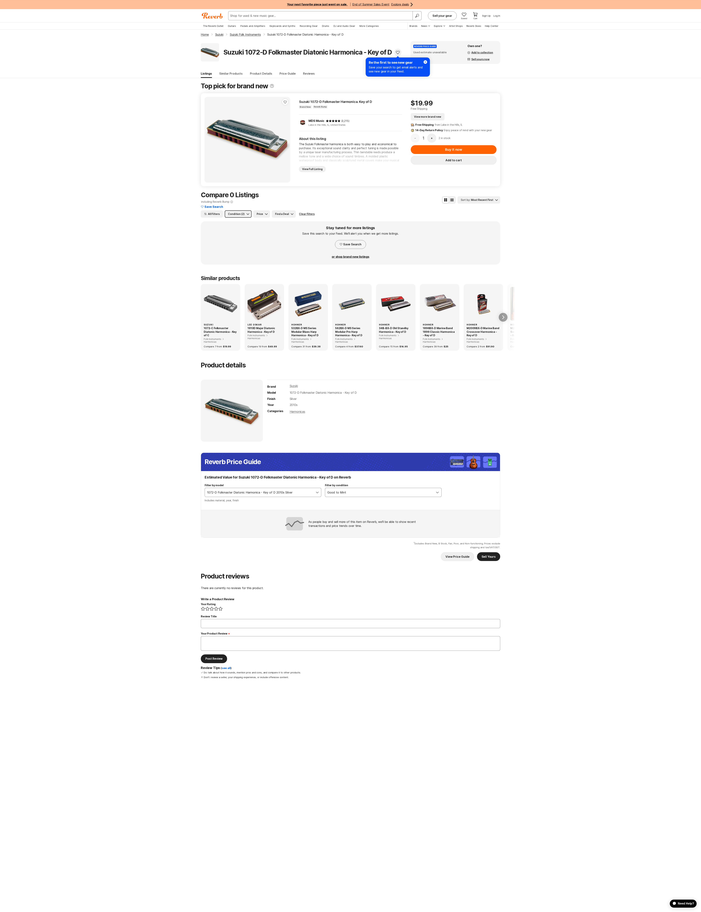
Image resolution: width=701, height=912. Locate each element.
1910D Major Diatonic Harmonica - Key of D (261, 330)
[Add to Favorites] (397, 52)
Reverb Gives (473, 25)
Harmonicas (297, 411)
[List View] (452, 200)
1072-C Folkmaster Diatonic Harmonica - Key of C (220, 332)
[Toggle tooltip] (272, 86)
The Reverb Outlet (213, 25)
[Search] (417, 15)
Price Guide (287, 73)
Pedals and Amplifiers (252, 25)
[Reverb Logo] (212, 16)
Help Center (491, 25)
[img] (333, 120)
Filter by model (214, 485)
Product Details (261, 73)
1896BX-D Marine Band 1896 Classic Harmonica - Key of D (439, 332)
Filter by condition (336, 485)
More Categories (369, 25)
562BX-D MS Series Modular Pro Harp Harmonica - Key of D (348, 332)
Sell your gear (442, 16)
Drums (325, 25)
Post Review (214, 658)
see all (226, 668)
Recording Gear (309, 25)
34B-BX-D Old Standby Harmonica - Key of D (393, 330)
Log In (496, 15)
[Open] (317, 492)
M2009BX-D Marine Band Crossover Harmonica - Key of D (483, 332)
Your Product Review (214, 633)
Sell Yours (489, 556)
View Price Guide (457, 556)
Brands (413, 25)
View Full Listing (312, 169)
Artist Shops (456, 25)
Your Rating (208, 604)
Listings (206, 73)
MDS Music (316, 121)
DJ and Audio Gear (344, 25)
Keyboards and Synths (282, 25)
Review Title (209, 616)
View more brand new (427, 116)
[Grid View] (446, 200)
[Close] (425, 62)
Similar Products (231, 73)
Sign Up (486, 15)
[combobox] (259, 492)
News (424, 25)
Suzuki (294, 386)
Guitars (232, 25)
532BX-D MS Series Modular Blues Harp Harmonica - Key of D (305, 332)
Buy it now (453, 149)
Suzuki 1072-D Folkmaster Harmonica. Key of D (335, 102)
